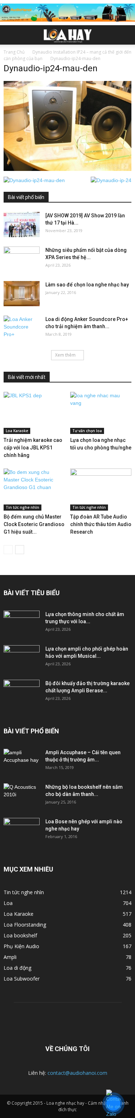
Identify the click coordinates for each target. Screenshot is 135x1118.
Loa (8, 903)
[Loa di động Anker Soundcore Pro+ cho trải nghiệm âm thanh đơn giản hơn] (22, 328)
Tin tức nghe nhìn (22, 507)
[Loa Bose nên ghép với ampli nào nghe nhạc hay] (22, 830)
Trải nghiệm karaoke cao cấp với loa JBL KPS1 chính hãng (33, 447)
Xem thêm (65, 355)
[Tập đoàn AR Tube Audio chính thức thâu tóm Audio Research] (100, 490)
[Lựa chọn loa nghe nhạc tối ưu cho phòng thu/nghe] (100, 413)
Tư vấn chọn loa (87, 430)
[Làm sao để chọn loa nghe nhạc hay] (22, 293)
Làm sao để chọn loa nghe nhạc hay (87, 285)
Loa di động (17, 967)
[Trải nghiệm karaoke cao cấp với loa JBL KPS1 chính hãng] (34, 413)
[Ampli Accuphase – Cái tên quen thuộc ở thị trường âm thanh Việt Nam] (22, 761)
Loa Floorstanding (25, 924)
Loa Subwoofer (22, 978)
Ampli (10, 957)
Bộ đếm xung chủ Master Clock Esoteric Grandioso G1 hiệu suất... (34, 524)
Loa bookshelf (20, 935)
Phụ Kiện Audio (21, 946)
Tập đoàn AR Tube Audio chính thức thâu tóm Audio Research (100, 524)
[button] (125, 35)
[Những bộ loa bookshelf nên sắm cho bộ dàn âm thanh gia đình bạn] (22, 796)
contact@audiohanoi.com (77, 1072)
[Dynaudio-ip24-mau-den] (67, 169)
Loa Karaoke (17, 430)
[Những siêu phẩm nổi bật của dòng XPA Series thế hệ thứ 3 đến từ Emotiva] (22, 259)
